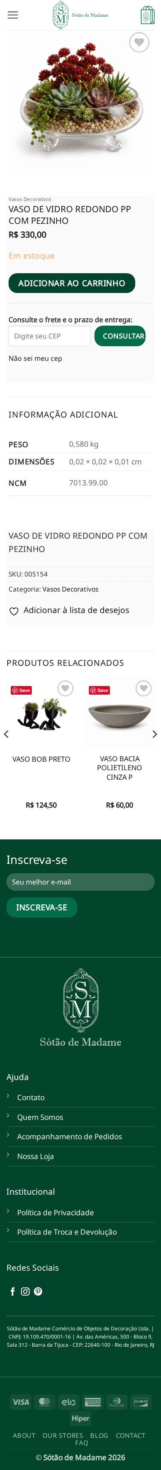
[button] (12, 15)
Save (24, 690)
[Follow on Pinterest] (38, 1292)
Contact (131, 1435)
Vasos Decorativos (30, 199)
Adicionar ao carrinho (71, 283)
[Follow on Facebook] (13, 1292)
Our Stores (63, 1435)
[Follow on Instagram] (25, 1292)
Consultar (123, 336)
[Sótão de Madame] (81, 15)
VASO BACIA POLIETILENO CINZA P (119, 767)
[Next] (154, 751)
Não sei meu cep (35, 358)
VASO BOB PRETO (41, 759)
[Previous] (7, 751)
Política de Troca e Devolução (67, 1232)
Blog (99, 1435)
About (24, 1435)
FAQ (81, 1442)
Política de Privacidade (55, 1212)
